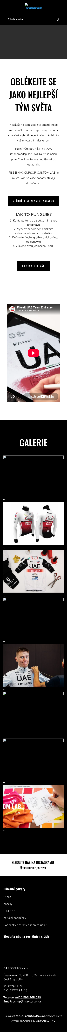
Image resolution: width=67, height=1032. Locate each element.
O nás (7, 897)
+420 (28, 997)
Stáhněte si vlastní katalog (33, 201)
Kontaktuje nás (33, 266)
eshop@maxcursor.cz (27, 1001)
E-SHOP (8, 911)
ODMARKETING (45, 1020)
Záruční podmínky (14, 918)
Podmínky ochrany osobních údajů (25, 925)
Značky (7, 904)
